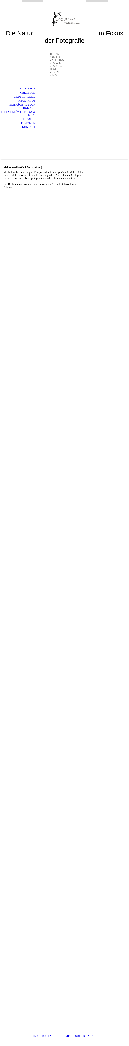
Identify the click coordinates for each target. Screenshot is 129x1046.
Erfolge (29, 118)
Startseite (27, 88)
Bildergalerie (24, 96)
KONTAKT (90, 1036)
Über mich (27, 92)
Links (35, 1036)
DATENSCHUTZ (53, 1036)
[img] (64, 18)
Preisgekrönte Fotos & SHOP (18, 113)
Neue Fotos (26, 100)
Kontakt (28, 127)
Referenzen (26, 123)
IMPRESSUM (73, 1036)
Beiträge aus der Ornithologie (22, 106)
